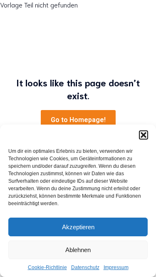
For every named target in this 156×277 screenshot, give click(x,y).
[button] (143, 135)
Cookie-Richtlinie (47, 267)
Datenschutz (85, 267)
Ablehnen (78, 249)
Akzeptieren (78, 226)
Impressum (116, 267)
